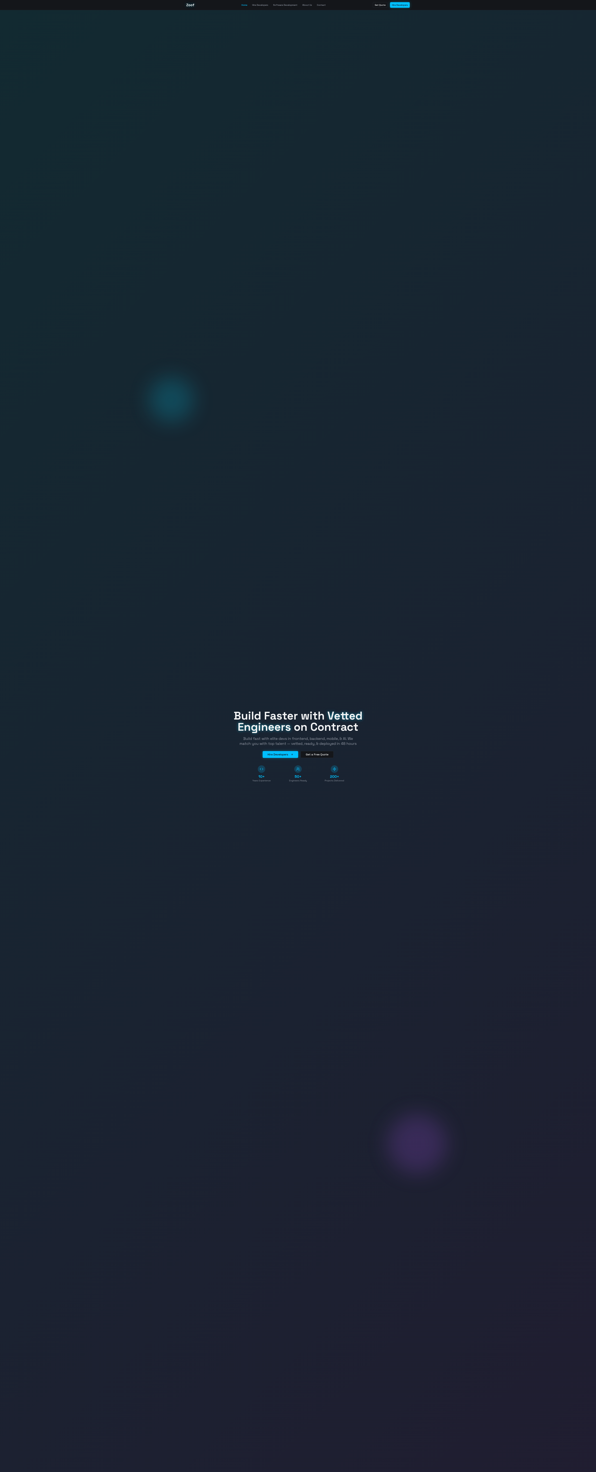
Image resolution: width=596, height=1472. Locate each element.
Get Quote (380, 5)
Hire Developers (260, 5)
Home (244, 5)
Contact (321, 5)
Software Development (285, 5)
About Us (307, 5)
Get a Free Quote (317, 754)
